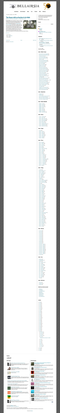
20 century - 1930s (41, 247)
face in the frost (41, 63)
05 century (40, 231)
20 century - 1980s (41, 252)
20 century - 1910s (41, 245)
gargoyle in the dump (42, 65)
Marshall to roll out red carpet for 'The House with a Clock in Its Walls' (17, 380)
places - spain (41, 151)
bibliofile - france (41, 105)
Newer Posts (8, 40)
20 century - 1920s (41, 246)
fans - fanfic (40, 266)
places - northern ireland (42, 148)
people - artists (41, 131)
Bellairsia (44, 11)
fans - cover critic (41, 265)
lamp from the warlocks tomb (43, 70)
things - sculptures (41, 216)
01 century (40, 230)
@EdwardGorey (41, 294)
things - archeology (41, 185)
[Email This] (6, 36)
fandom (40, 261)
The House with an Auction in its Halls (18, 17)
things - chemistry (41, 193)
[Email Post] (7, 35)
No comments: (10, 35)
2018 (40, 311)
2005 (40, 327)
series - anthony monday (42, 180)
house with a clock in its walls (43, 69)
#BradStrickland (41, 293)
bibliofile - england (41, 104)
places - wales (41, 165)
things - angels (41, 184)
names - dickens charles (42, 118)
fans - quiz (40, 271)
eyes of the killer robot (42, 62)
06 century (40, 232)
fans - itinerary (41, 269)
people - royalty (41, 136)
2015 (40, 315)
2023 (40, 305)
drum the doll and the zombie (43, 61)
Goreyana (40, 28)
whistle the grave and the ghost (43, 88)
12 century (40, 234)
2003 (40, 329)
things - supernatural (42, 218)
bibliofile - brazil (41, 103)
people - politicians (41, 135)
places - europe (41, 144)
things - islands (41, 205)
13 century (40, 235)
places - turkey (41, 153)
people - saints (41, 137)
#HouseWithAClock (41, 296)
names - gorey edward (42, 120)
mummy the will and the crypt (43, 73)
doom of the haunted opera (43, 60)
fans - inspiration (41, 267)
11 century (40, 233)
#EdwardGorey (41, 295)
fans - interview (41, 268)
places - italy (41, 146)
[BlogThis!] (7, 36)
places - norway (41, 149)
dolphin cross (41, 59)
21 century (40, 254)
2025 (40, 303)
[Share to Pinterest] (10, 36)
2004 (40, 328)
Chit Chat (40, 29)
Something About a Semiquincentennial (16, 391)
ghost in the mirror (41, 66)
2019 (40, 310)
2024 (40, 304)
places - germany (41, 145)
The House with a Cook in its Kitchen (13, 383)
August (41, 336)
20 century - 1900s (41, 244)
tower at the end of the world (43, 83)
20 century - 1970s (41, 251)
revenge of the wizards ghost (43, 75)
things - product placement (43, 212)
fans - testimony (41, 274)
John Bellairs (16, 11)
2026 (40, 302)
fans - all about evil (41, 262)
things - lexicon (41, 207)
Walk (40, 11)
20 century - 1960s (41, 250)
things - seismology (41, 217)
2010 (40, 321)
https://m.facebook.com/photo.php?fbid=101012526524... (44, 42)
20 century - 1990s (41, 253)
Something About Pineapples (15, 395)
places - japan (41, 147)
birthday (40, 169)
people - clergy (41, 133)
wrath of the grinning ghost (43, 89)
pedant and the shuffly (42, 74)
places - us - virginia (42, 163)
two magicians (41, 86)
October (41, 334)
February (41, 345)
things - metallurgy (41, 208)
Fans (31, 11)
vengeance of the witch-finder (43, 87)
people (40, 130)
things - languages (41, 206)
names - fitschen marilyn (42, 119)
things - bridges (41, 190)
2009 (40, 322)
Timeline (35, 11)
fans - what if (41, 276)
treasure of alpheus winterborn (43, 84)
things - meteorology (42, 209)
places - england (41, 143)
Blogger (32, 410)
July (40, 339)
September (41, 335)
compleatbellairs (41, 260)
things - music (41, 210)
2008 (40, 323)
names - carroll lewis (42, 116)
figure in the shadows (42, 64)
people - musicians (41, 134)
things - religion (41, 215)
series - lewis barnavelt (42, 182)
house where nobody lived (42, 68)
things (40, 183)
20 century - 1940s (41, 248)
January (41, 346)
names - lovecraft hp (42, 122)
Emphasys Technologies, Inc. (15, 406)
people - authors (41, 132)
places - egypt (41, 142)
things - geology (41, 204)
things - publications (42, 213)
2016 (40, 314)
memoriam (40, 179)
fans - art (40, 263)
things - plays (41, 211)
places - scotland (41, 150)
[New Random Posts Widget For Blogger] (52, 402)
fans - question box (41, 270)
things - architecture (42, 186)
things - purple (41, 214)
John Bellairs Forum (42, 31)
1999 (40, 350)
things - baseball (41, 188)
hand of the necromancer (42, 67)
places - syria (41, 152)
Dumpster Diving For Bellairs (15, 367)
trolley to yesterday (41, 85)
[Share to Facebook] (9, 36)
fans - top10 (40, 275)
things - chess (41, 194)
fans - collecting (41, 264)
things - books (41, 189)
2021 (40, 308)
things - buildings (41, 191)
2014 (40, 316)
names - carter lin (41, 117)
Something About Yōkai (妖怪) (15, 371)
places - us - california (42, 154)
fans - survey (41, 273)
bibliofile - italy (41, 107)
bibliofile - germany (41, 106)
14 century (40, 236)
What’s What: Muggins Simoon (15, 376)
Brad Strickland (22, 11)
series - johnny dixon (42, 181)
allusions (40, 282)
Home (21, 40)
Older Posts (34, 40)
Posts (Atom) (11, 41)
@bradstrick (40, 292)
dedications (40, 283)
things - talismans (41, 219)
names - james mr (41, 121)
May (40, 341)
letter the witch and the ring (43, 71)
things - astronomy (41, 187)
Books (28, 11)
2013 (40, 317)
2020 (40, 309)
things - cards (41, 192)
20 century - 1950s (41, 249)
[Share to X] (8, 36)
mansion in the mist (42, 72)
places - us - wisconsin (42, 164)
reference (40, 284)
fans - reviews (41, 272)
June (40, 340)
